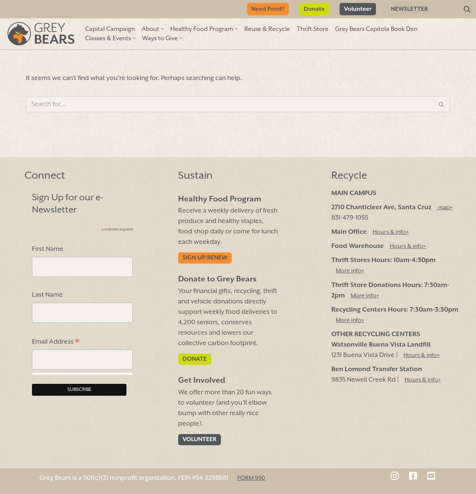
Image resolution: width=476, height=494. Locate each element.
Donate (314, 9)
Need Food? (267, 9)
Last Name (47, 295)
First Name (47, 249)
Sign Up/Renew (205, 258)
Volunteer (358, 9)
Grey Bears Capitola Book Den (376, 29)
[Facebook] (413, 477)
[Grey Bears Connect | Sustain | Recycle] (40, 33)
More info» (350, 271)
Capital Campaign (110, 29)
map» (444, 207)
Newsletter (409, 9)
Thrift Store (312, 29)
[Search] (467, 9)
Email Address (55, 342)
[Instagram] (395, 477)
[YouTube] (431, 477)
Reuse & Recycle (267, 29)
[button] (162, 29)
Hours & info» (391, 232)
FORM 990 (251, 478)
